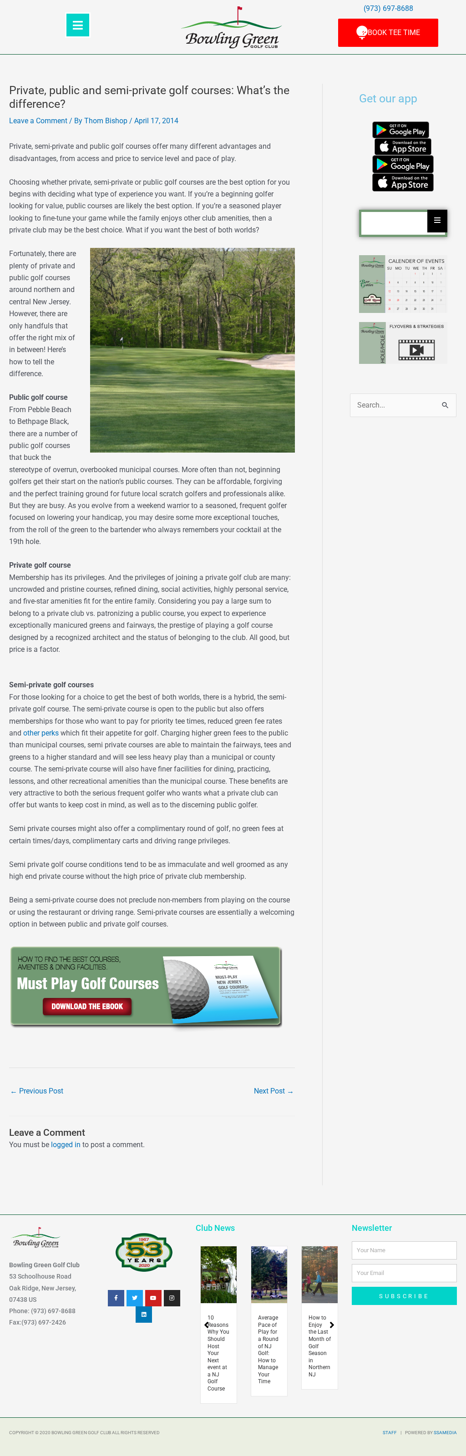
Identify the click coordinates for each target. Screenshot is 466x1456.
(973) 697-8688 (388, 8)
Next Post (274, 1091)
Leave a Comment (38, 120)
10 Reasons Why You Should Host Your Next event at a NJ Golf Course (218, 1353)
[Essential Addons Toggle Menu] (437, 221)
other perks (41, 733)
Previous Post (36, 1091)
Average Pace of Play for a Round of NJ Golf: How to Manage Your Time (268, 1350)
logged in (66, 1144)
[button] (332, 1325)
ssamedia (445, 1432)
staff (390, 1432)
